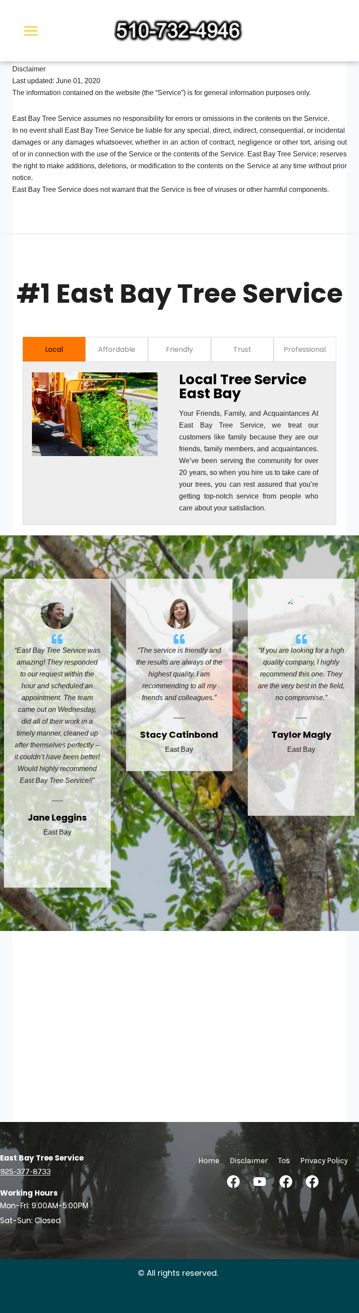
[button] (233, 1182)
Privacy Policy (324, 1160)
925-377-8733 (25, 1171)
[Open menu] (31, 30)
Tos (284, 1160)
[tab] (54, 349)
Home (208, 1160)
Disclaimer (248, 1160)
